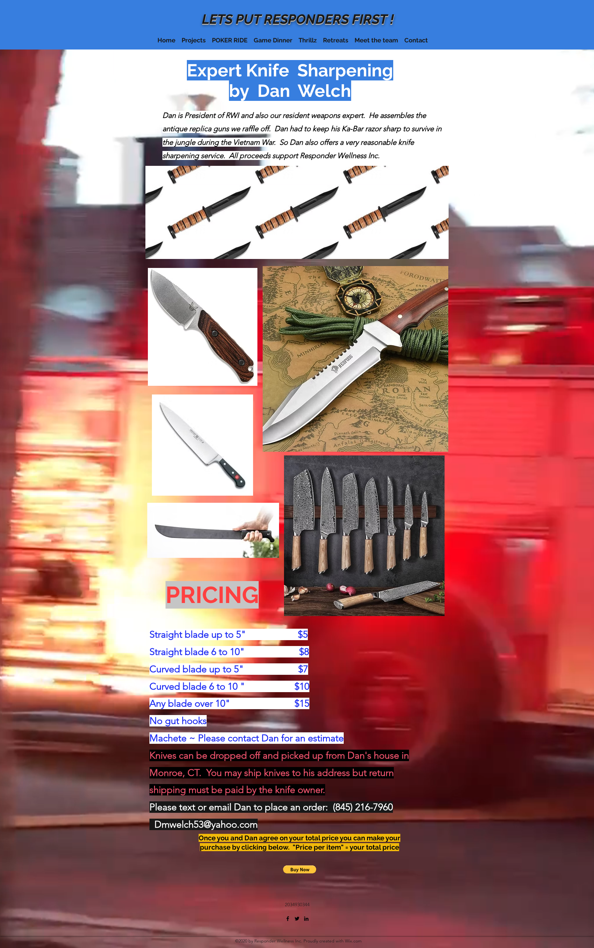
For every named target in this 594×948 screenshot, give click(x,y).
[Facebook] (288, 919)
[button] (299, 869)
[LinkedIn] (306, 919)
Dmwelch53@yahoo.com (206, 824)
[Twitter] (297, 919)
